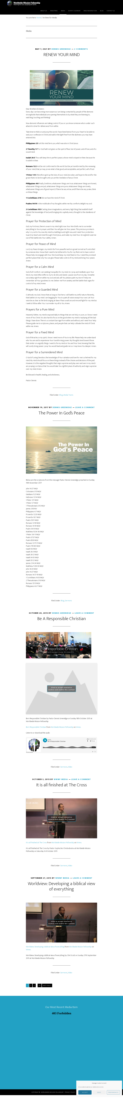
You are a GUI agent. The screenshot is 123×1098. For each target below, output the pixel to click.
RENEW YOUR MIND (61, 55)
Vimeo (78, 727)
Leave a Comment (85, 407)
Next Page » (47, 985)
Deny (99, 1092)
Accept (85, 1092)
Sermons (68, 600)
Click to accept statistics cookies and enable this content (61, 688)
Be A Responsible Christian (61, 619)
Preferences (113, 1092)
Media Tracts (68, 395)
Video (70, 767)
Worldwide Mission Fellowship (24, 3)
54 (40, 985)
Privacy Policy (70, 1092)
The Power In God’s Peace (62, 413)
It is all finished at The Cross (61, 785)
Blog (61, 395)
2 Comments (81, 49)
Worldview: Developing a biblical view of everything (61, 886)
